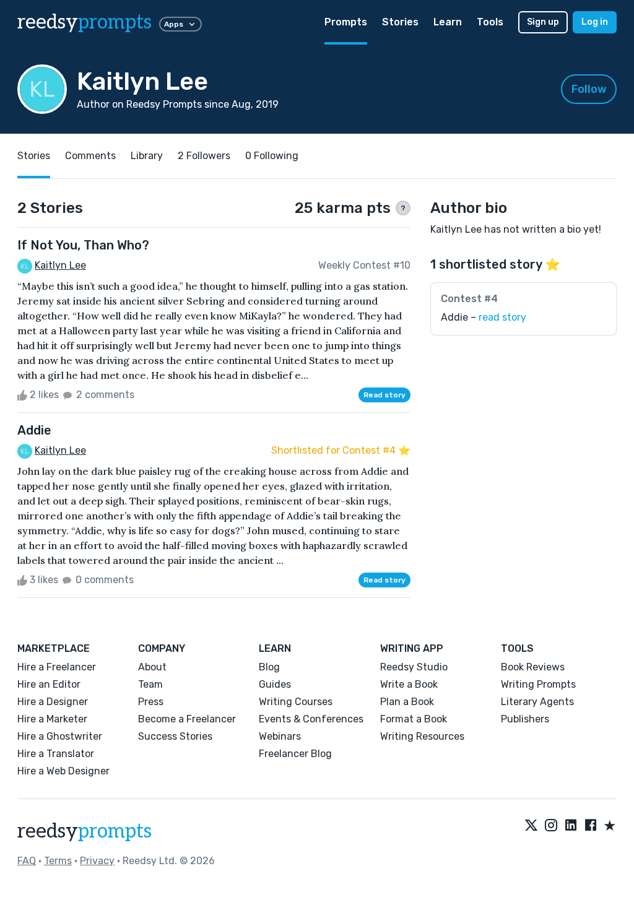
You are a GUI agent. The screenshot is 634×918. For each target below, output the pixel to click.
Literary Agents (537, 702)
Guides (275, 684)
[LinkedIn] (570, 826)
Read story (384, 395)
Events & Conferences (311, 719)
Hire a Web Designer (63, 771)
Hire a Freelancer (56, 667)
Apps (173, 24)
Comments (90, 156)
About (152, 667)
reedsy (84, 22)
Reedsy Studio (414, 667)
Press (150, 702)
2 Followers (204, 156)
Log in (594, 22)
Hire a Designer (52, 702)
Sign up (543, 22)
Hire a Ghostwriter (59, 736)
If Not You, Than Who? (83, 245)
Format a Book (413, 719)
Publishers (525, 719)
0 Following (271, 156)
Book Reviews (533, 667)
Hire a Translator (55, 754)
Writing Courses (295, 702)
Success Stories (175, 736)
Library (147, 156)
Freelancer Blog (295, 754)
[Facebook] (590, 826)
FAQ (26, 861)
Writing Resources (422, 736)
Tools (490, 22)
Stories (400, 22)
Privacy (97, 861)
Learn (447, 22)
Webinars (280, 736)
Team (150, 684)
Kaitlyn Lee (60, 265)
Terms (58, 861)
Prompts (345, 22)
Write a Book (409, 684)
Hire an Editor (48, 684)
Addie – (483, 317)
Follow (589, 89)
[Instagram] (551, 826)
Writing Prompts (538, 684)
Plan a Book (407, 702)
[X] (531, 826)
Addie (34, 430)
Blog (269, 667)
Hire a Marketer (52, 719)
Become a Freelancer (187, 719)
